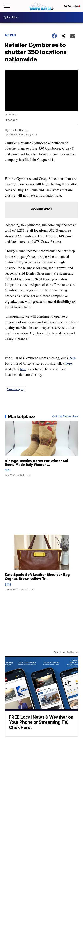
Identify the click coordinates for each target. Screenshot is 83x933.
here (72, 357)
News (10, 35)
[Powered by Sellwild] (72, 652)
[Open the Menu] (6, 6)
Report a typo (15, 389)
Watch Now (71, 6)
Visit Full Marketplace (65, 416)
